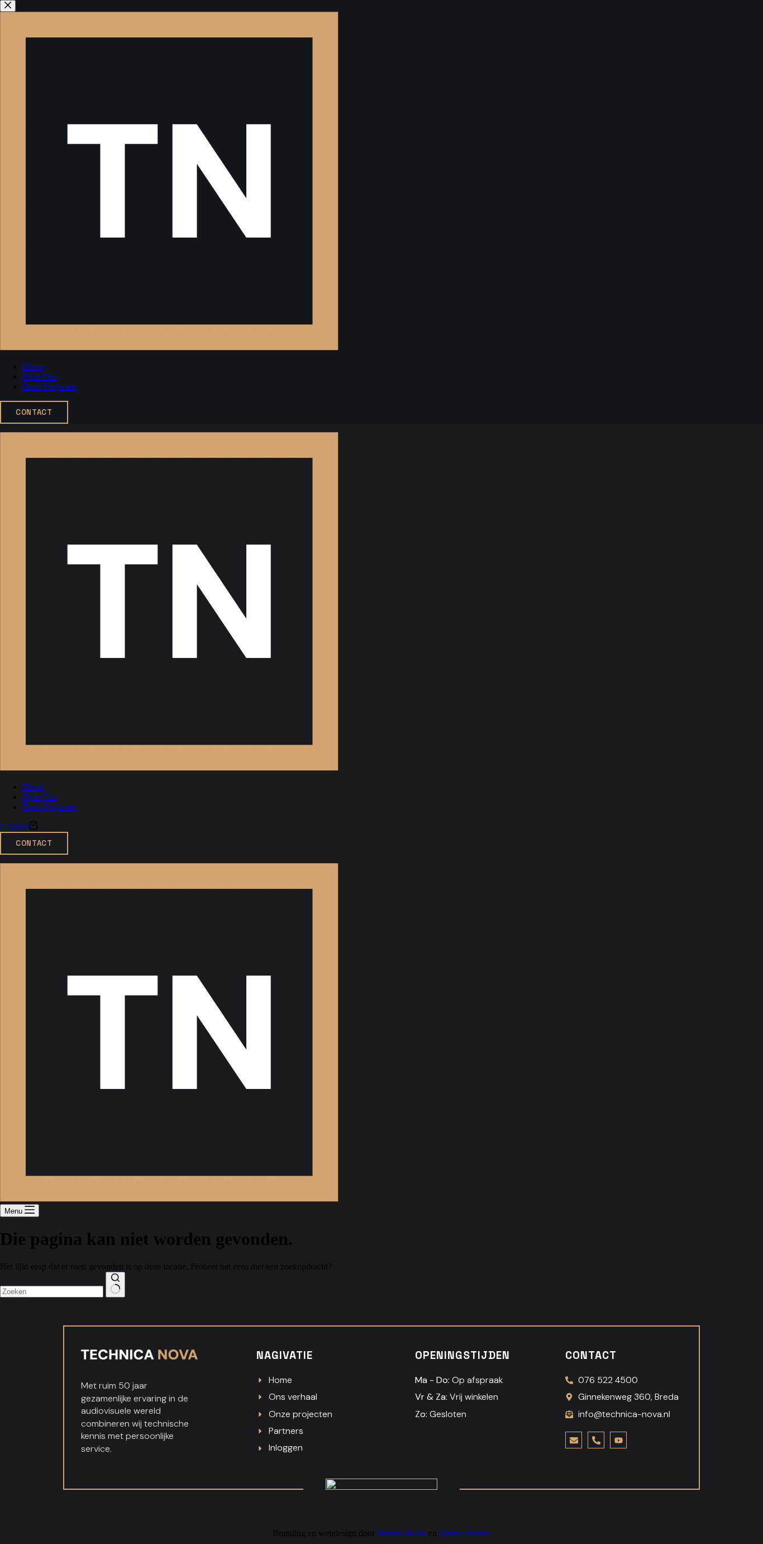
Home (33, 787)
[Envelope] (573, 1440)
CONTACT (34, 843)
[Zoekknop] (115, 1284)
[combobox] (51, 1291)
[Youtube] (618, 1440)
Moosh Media (401, 1533)
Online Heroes (464, 1533)
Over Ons (39, 797)
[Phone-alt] (596, 1440)
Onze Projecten (49, 807)
